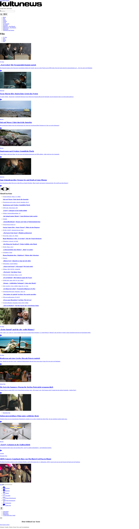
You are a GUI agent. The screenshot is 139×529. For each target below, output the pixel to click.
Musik (4, 17)
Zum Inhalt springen (4, 0)
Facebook (7, 488)
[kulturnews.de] (21, 6)
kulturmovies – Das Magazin (9, 27)
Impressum (5, 512)
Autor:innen (5, 511)
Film (4, 18)
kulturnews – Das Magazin (9, 26)
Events (4, 22)
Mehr (1, 484)
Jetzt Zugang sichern (4, 524)
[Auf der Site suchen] (1, 14)
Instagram (7, 490)
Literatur (5, 21)
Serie (4, 38)
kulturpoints (5, 29)
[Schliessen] (1, 518)
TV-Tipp (5, 37)
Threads (7, 493)
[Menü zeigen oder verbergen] (5, 14)
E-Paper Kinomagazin (10, 500)
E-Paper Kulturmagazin (10, 498)
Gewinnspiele (6, 23)
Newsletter (5, 25)
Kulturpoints (8, 503)
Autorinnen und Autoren (8, 30)
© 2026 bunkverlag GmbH (9, 515)
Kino (4, 41)
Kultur (4, 19)
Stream (4, 40)
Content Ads (8, 505)
